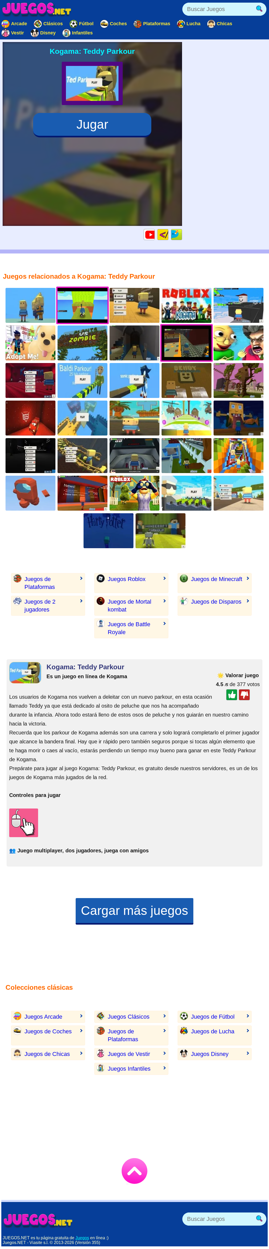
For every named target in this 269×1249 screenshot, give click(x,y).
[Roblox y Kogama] (186, 305)
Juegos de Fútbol (213, 1016)
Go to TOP (134, 1171)
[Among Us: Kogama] (30, 493)
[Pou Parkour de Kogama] (186, 418)
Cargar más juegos (134, 911)
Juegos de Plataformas (39, 583)
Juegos (82, 1238)
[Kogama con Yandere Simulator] (30, 380)
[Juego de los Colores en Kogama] (82, 493)
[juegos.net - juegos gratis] (38, 1220)
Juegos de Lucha (212, 1031)
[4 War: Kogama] (82, 418)
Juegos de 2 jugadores (39, 605)
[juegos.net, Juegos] (36, 9)
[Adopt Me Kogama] (30, 342)
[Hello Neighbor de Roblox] (186, 455)
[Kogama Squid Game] (134, 455)
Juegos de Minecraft (216, 579)
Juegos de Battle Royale (129, 628)
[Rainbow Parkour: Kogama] (238, 455)
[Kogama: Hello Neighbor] (134, 493)
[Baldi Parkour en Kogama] (82, 380)
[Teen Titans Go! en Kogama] (134, 418)
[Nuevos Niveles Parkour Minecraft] (160, 530)
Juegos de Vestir (129, 1054)
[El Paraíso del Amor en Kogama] (238, 380)
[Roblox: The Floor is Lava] (82, 455)
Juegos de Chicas (47, 1054)
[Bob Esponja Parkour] (238, 418)
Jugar (92, 124)
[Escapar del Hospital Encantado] (134, 342)
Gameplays (154, 234)
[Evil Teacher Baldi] (238, 342)
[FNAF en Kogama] (30, 455)
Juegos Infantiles (129, 1068)
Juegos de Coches (48, 1031)
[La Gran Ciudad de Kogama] (238, 493)
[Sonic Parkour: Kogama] (134, 380)
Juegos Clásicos (128, 1016)
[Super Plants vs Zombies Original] (82, 342)
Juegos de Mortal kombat (129, 605)
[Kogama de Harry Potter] (108, 530)
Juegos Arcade (43, 1016)
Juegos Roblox (127, 579)
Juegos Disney (210, 1054)
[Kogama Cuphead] (134, 305)
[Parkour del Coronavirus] (186, 493)
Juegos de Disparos (216, 601)
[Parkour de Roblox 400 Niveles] (238, 305)
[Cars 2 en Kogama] (30, 418)
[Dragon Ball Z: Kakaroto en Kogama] (30, 305)
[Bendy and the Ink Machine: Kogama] (186, 380)
